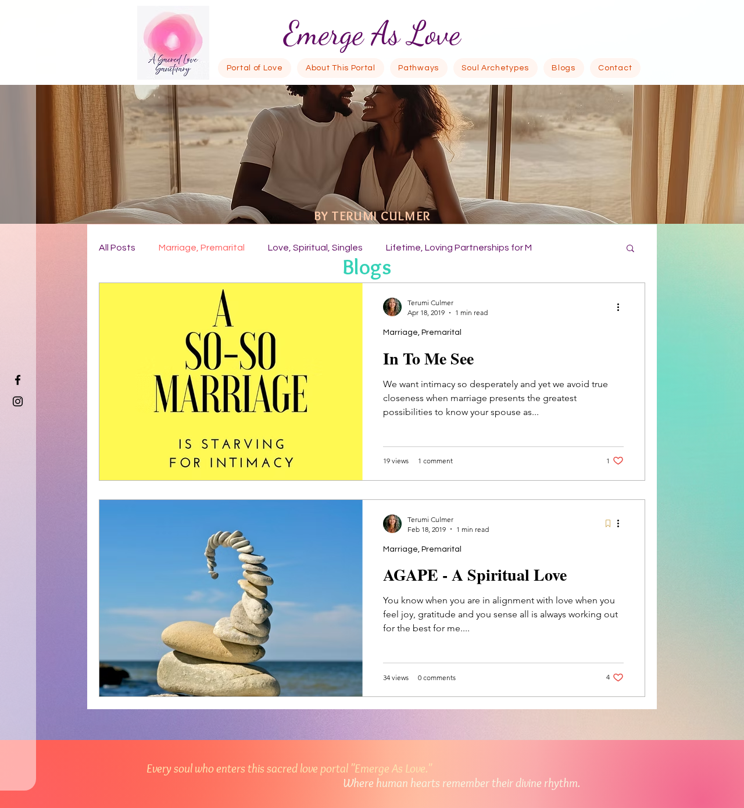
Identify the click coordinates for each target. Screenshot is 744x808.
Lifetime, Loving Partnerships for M (459, 247)
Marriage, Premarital (202, 247)
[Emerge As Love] (17, 380)
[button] (630, 249)
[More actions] (622, 307)
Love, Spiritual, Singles (315, 247)
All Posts (117, 247)
